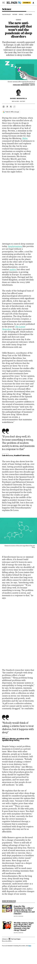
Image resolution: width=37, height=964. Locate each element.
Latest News (28, 14)
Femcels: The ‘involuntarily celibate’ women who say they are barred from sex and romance (24, 910)
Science (6, 9)
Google (21, 14)
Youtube (14, 14)
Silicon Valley (6, 14)
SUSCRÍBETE (26, 2)
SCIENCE (18, 20)
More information (6, 941)
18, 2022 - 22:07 (18, 101)
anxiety (13, 269)
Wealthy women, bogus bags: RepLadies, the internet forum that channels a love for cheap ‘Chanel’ (24, 926)
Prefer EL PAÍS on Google (12, 112)
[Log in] (33, 2)
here (29, 945)
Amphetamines (15, 246)
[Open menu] (3, 2)
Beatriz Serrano (18, 916)
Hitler (25, 138)
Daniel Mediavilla (18, 98)
